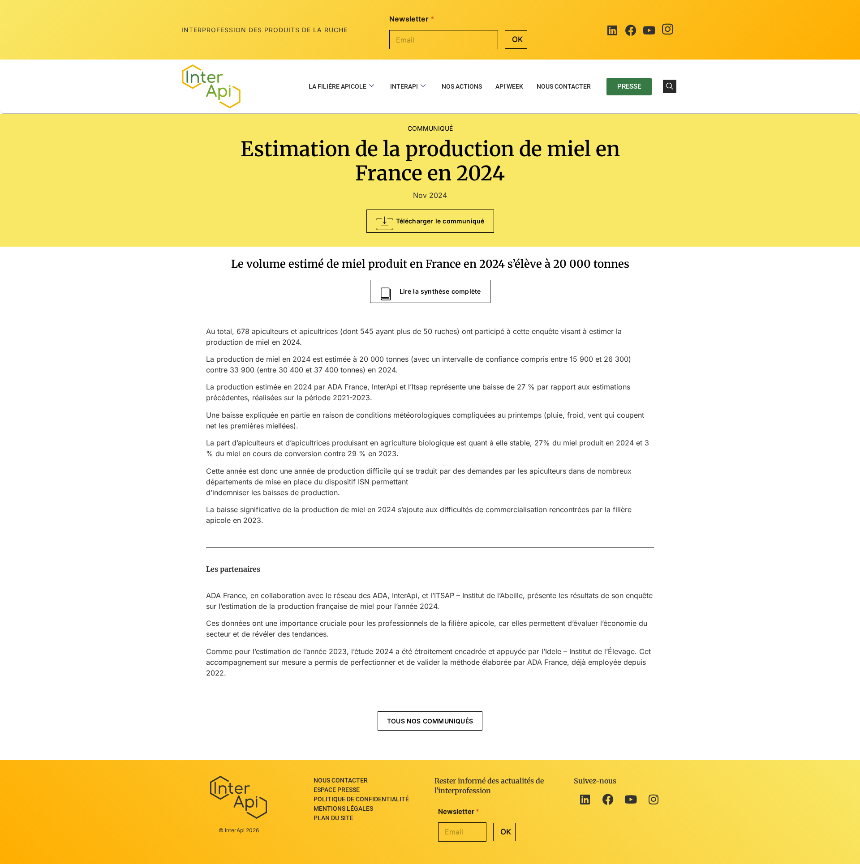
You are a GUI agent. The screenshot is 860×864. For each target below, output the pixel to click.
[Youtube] (649, 30)
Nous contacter (564, 86)
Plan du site (333, 817)
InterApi (404, 86)
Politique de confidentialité (361, 799)
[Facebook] (630, 30)
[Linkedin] (585, 799)
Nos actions (462, 86)
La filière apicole (337, 86)
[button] (669, 86)
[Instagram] (667, 30)
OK (517, 39)
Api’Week (509, 86)
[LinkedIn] (612, 30)
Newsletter (411, 19)
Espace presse (337, 789)
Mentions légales (343, 808)
